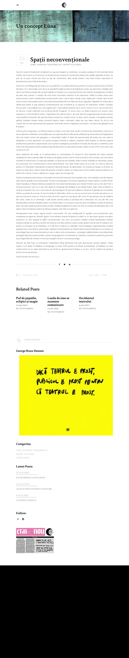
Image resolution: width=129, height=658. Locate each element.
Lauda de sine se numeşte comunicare (58, 301)
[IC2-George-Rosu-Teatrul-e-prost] (64, 395)
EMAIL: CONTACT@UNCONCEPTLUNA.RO (87, 608)
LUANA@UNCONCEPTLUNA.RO (82, 611)
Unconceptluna (26, 308)
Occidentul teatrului (86, 300)
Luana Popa (22, 458)
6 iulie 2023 (84, 305)
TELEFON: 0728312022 (77, 597)
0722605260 (74, 600)
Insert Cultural (72, 65)
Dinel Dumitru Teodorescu (46, 65)
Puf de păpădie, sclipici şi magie (27, 300)
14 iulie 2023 (21, 305)
